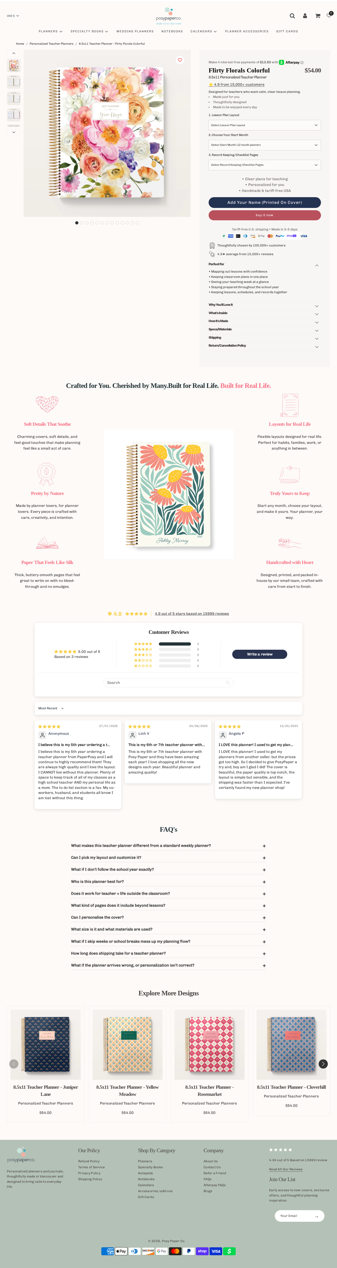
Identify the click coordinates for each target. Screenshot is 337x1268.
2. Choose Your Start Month (228, 135)
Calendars (146, 1185)
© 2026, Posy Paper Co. (166, 1241)
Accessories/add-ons (155, 1191)
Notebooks (146, 1179)
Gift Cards (146, 1197)
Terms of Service (91, 1167)
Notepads (145, 1173)
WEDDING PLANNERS (135, 31)
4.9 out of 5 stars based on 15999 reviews (192, 613)
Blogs (208, 1191)
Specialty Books (150, 1167)
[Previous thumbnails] (14, 53)
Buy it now (264, 215)
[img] (49, 726)
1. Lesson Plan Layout (224, 115)
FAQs (208, 1179)
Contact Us (212, 1167)
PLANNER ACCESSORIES (247, 31)
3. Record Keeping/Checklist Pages (233, 155)
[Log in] (305, 15)
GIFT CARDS (287, 31)
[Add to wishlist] (180, 60)
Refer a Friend (215, 1173)
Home (20, 43)
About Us (211, 1161)
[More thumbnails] (14, 132)
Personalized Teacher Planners (51, 43)
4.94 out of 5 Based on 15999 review (298, 1160)
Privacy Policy (89, 1173)
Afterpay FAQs (215, 1185)
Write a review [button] (260, 654)
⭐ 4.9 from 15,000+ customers (237, 84)
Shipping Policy (90, 1179)
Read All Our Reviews (286, 1169)
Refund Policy (89, 1161)
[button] (76, 222)
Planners (145, 1161)
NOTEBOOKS (172, 31)
